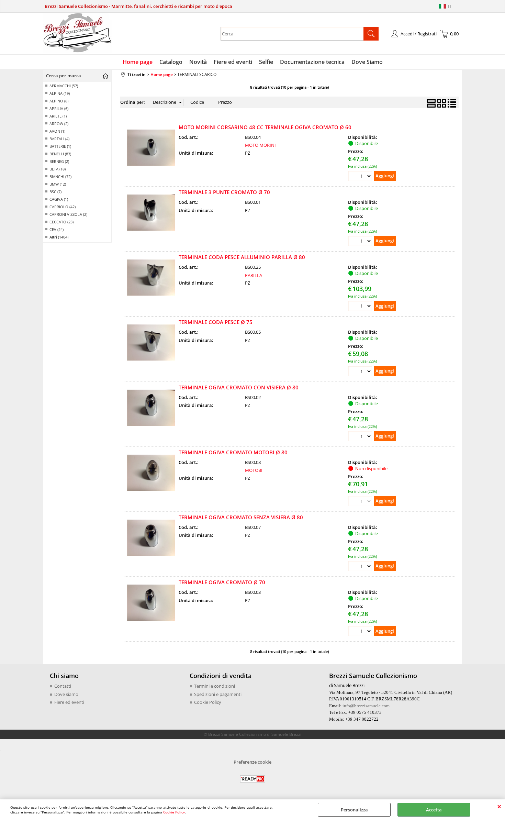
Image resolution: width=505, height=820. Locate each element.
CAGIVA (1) (58, 199)
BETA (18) (57, 168)
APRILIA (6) (58, 108)
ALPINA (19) (59, 93)
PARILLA (253, 275)
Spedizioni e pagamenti (218, 694)
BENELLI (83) (60, 153)
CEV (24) (56, 229)
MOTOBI (253, 470)
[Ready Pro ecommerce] (252, 779)
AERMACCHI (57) (63, 85)
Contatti (62, 686)
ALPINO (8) (58, 100)
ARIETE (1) (58, 116)
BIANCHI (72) (60, 176)
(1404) (58, 237)
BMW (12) (57, 184)
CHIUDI (499, 806)
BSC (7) (55, 191)
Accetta (434, 810)
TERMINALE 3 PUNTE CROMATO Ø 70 (224, 192)
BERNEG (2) (59, 161)
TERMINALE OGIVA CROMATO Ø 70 (222, 582)
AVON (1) (57, 131)
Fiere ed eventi (233, 62)
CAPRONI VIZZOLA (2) (68, 214)
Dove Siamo (367, 62)
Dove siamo (66, 694)
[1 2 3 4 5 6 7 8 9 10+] (361, 177)
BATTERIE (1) (60, 146)
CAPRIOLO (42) (62, 206)
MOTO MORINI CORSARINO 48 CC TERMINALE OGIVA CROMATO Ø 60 (265, 127)
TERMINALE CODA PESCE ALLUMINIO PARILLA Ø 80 (242, 257)
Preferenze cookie (252, 762)
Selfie (266, 62)
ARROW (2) (58, 123)
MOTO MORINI (260, 145)
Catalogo (170, 62)
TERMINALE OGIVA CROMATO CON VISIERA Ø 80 (239, 387)
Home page (138, 62)
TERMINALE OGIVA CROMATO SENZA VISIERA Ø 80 (241, 517)
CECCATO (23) (61, 221)
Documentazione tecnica (312, 62)
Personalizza (354, 810)
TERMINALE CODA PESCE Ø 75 (215, 322)
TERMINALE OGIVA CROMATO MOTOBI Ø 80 (233, 452)
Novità (198, 62)
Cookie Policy (174, 812)
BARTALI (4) (59, 138)
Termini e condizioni (214, 686)
